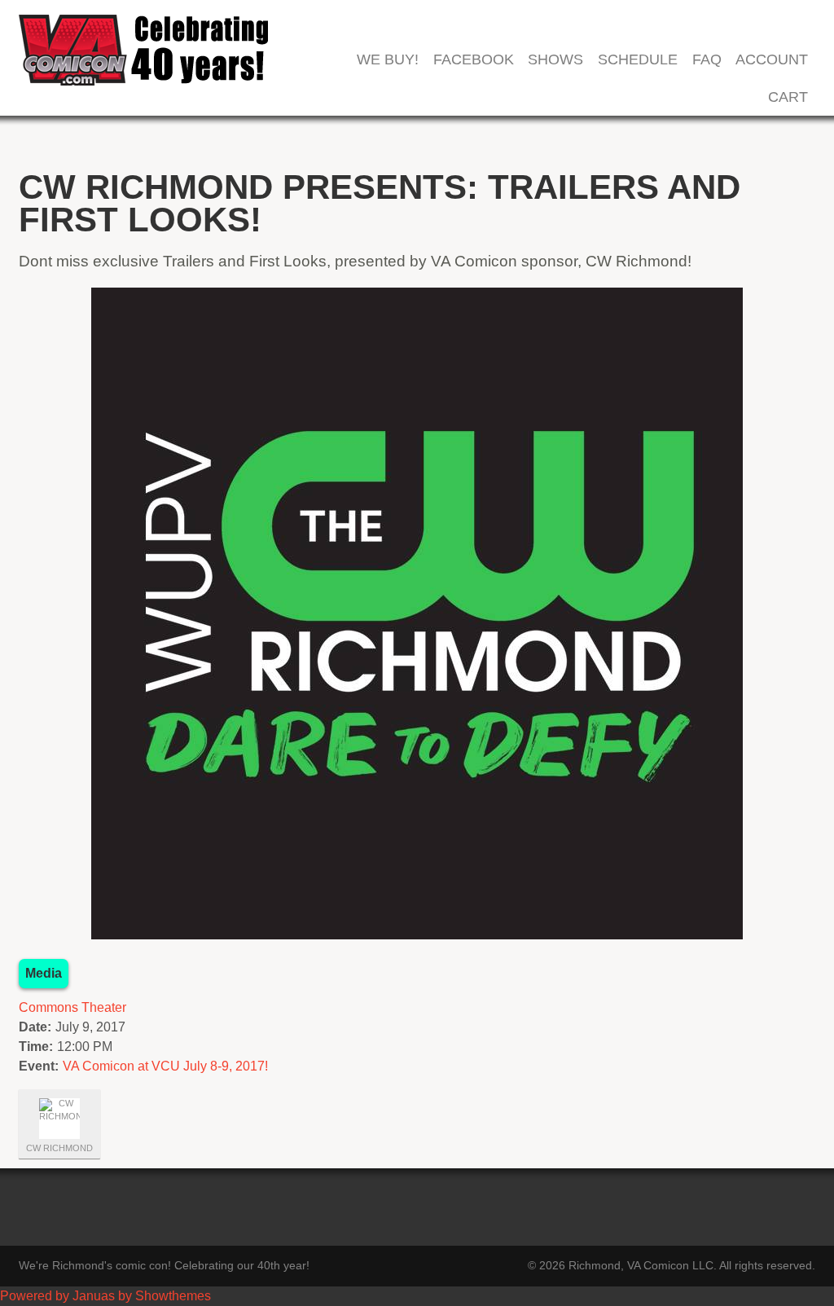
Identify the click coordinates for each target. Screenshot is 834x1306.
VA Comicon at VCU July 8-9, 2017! (165, 1066)
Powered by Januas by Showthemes (105, 1296)
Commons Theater (72, 1007)
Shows (555, 60)
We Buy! (388, 60)
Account (771, 60)
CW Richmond (59, 1148)
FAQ (707, 60)
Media (43, 973)
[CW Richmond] (59, 1118)
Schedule (638, 60)
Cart (788, 97)
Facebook (473, 60)
